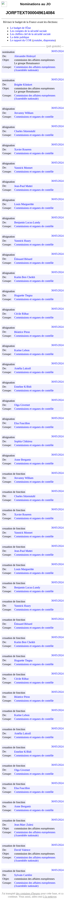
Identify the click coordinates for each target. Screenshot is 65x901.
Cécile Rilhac (21, 313)
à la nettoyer (49, 896)
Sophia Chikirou (23, 441)
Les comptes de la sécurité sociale (28, 30)
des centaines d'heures (28, 893)
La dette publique (19, 37)
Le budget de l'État (20, 27)
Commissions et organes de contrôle (34, 116)
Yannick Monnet (23, 167)
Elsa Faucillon (22, 423)
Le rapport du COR (21, 40)
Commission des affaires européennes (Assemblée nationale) (34, 69)
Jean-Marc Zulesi (23, 824)
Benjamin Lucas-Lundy (27, 222)
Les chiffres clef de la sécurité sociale (30, 34)
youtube (37, 40)
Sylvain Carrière (23, 875)
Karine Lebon (21, 350)
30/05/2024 (57, 51)
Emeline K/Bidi (22, 386)
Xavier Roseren (22, 149)
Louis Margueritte (24, 204)
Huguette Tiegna (23, 295)
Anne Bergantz (22, 459)
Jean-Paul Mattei (23, 186)
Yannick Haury (22, 240)
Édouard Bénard (23, 259)
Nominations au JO (35, 4)
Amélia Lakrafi (22, 368)
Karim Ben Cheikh (24, 277)
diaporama (49, 40)
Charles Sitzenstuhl (24, 131)
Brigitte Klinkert (23, 84)
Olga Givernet (22, 404)
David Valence (22, 849)
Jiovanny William (23, 112)
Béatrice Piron (22, 332)
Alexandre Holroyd (25, 56)
